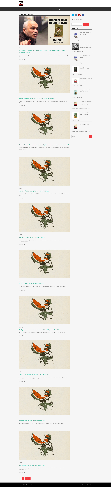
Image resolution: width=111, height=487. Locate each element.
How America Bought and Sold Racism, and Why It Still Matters (37, 98)
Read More (21, 59)
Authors (38, 9)
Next (28, 478)
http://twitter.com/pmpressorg (72, 15)
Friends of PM (52, 9)
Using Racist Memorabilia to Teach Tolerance (32, 237)
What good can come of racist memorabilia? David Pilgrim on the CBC (39, 330)
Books (32, 9)
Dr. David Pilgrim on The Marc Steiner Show (31, 283)
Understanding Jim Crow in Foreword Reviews (32, 420)
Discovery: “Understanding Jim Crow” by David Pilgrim (34, 191)
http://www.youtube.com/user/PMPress (79, 15)
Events (44, 9)
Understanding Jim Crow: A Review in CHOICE (32, 465)
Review (20, 95)
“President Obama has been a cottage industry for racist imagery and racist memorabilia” (44, 145)
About (27, 9)
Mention (20, 47)
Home (21, 9)
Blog (59, 9)
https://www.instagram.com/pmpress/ (76, 15)
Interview (21, 280)
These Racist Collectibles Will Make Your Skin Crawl (33, 374)
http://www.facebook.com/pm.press (83, 15)
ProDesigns (89, 484)
